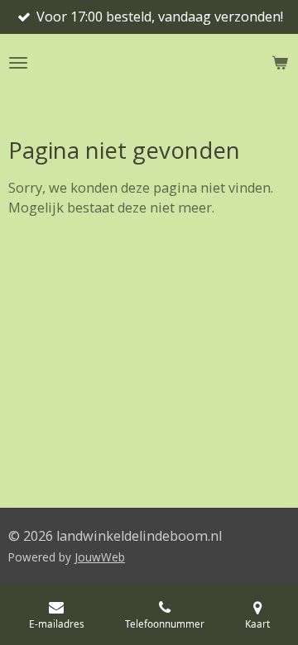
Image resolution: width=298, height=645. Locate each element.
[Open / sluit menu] (18, 63)
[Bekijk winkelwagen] (280, 63)
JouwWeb (99, 557)
